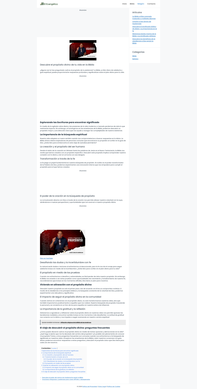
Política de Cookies (113, 386)
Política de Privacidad (89, 386)
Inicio (124, 4)
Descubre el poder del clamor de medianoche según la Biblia (62, 377)
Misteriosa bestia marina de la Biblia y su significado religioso (144, 35)
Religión (141, 4)
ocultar (54, 348)
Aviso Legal (102, 386)
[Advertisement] (83, 23)
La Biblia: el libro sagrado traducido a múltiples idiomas (144, 17)
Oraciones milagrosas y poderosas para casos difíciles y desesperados (66, 379)
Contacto (151, 4)
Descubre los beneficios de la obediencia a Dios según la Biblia (143, 41)
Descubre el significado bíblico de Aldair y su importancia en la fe (144, 28)
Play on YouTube (46, 258)
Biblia (132, 4)
